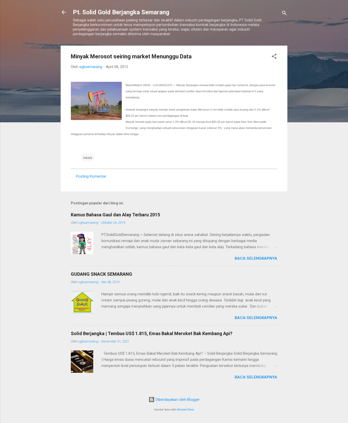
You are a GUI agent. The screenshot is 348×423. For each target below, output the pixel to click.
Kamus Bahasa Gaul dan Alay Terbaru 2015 (115, 214)
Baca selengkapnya (256, 258)
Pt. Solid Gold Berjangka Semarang (121, 12)
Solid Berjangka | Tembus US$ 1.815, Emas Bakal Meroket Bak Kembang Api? (151, 333)
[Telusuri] (284, 14)
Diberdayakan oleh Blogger (177, 399)
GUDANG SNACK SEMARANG (101, 274)
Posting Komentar (91, 176)
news (87, 157)
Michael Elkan (185, 409)
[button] (274, 57)
